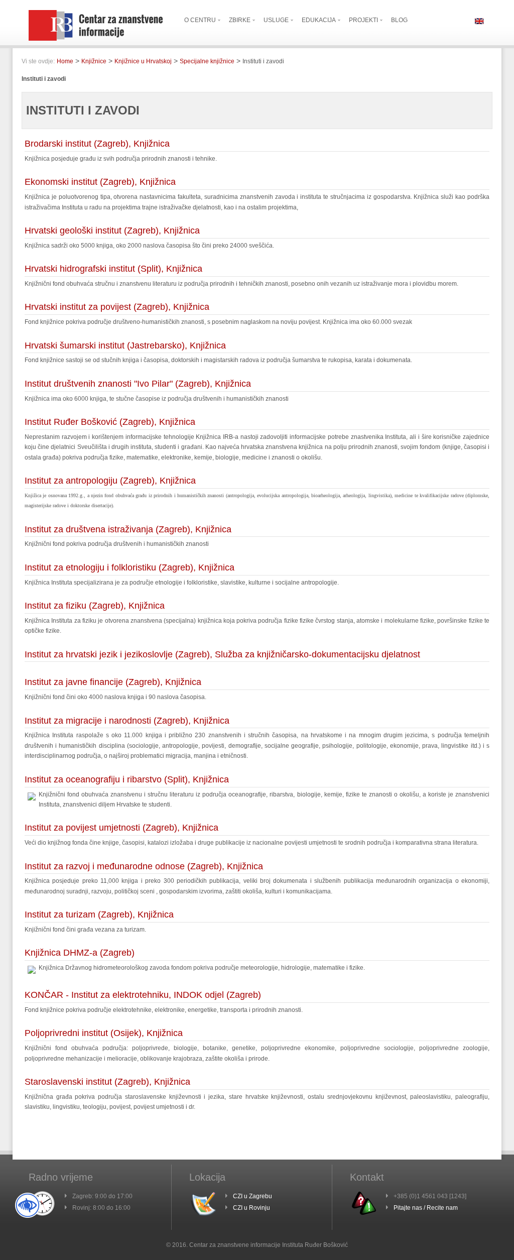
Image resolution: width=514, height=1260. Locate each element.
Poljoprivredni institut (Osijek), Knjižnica (104, 1033)
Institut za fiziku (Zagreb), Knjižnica (95, 606)
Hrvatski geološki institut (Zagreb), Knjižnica (112, 230)
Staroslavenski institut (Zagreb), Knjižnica (107, 1082)
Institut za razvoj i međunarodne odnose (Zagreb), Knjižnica (144, 866)
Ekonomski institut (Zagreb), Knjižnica (100, 182)
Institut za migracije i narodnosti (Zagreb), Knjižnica (127, 721)
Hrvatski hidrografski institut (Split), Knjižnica (113, 269)
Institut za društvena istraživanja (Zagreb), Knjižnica (128, 529)
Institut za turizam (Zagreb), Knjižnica (99, 914)
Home (65, 61)
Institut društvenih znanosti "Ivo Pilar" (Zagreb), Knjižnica (138, 384)
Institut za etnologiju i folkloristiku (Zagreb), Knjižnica (129, 567)
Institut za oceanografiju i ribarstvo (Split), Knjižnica (127, 779)
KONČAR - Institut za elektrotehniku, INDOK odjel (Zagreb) (143, 995)
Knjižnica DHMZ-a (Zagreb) (80, 953)
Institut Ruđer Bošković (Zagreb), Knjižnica (110, 422)
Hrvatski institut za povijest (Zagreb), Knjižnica (117, 307)
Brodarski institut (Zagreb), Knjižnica (97, 144)
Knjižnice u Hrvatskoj (143, 61)
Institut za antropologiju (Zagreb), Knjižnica (110, 481)
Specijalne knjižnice (207, 61)
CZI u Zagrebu (252, 1196)
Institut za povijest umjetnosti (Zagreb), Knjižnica (121, 828)
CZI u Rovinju (251, 1207)
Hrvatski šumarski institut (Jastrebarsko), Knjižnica (125, 345)
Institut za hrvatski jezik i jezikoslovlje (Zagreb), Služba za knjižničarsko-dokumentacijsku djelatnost (222, 654)
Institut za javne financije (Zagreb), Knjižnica (113, 682)
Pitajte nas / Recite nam (426, 1207)
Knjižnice (93, 61)
